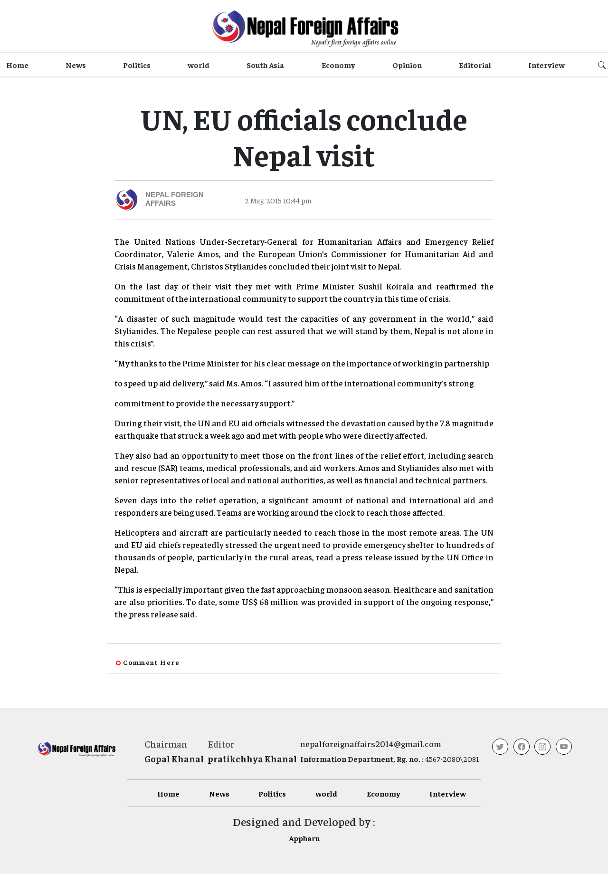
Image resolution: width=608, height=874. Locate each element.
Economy (338, 64)
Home (17, 64)
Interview (546, 64)
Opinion (407, 64)
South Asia (265, 64)
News (76, 64)
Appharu (304, 838)
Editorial (475, 64)
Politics (137, 64)
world (198, 64)
